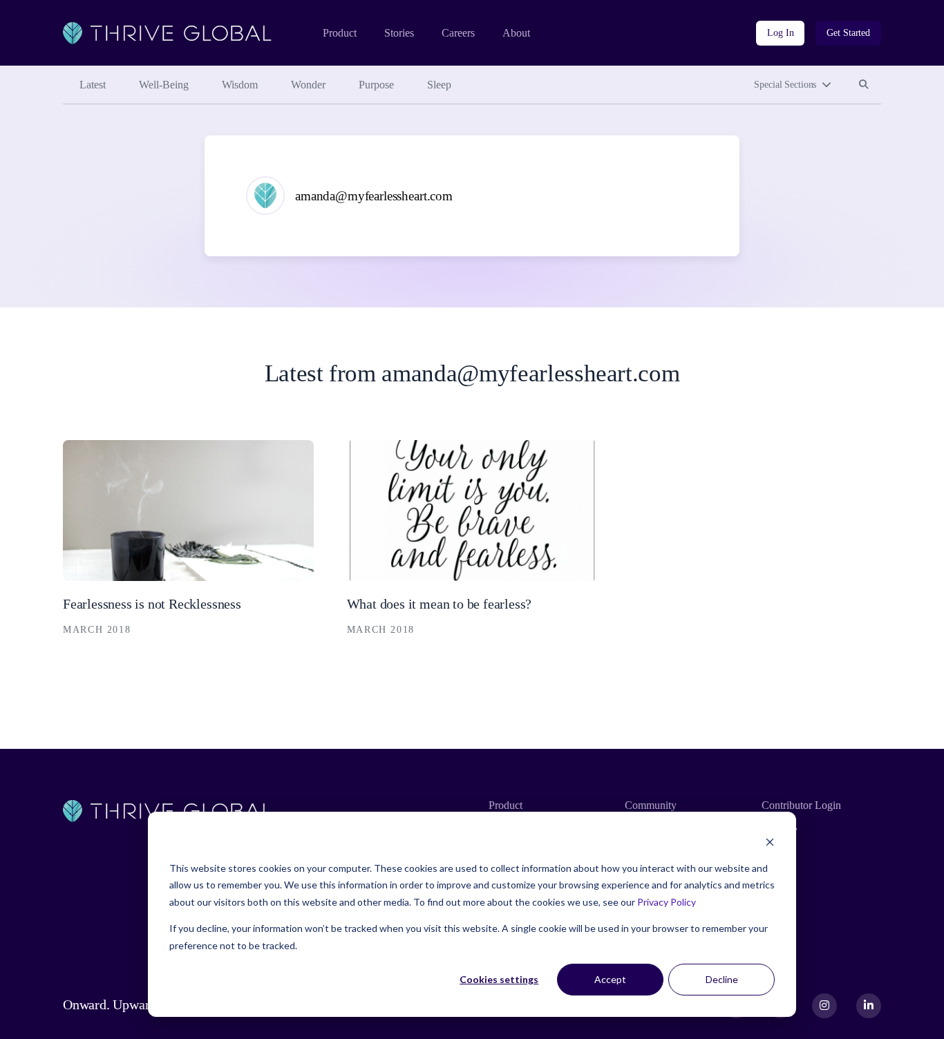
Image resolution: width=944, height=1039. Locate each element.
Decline (722, 979)
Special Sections (785, 84)
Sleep (439, 84)
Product (340, 33)
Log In (780, 33)
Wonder (308, 84)
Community (651, 805)
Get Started (848, 33)
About (516, 33)
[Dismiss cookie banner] (770, 841)
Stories (399, 33)
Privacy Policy (666, 902)
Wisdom (240, 84)
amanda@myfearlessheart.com (374, 196)
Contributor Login (801, 805)
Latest (92, 84)
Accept (610, 979)
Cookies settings (499, 979)
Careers (458, 33)
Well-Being (164, 84)
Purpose (376, 84)
